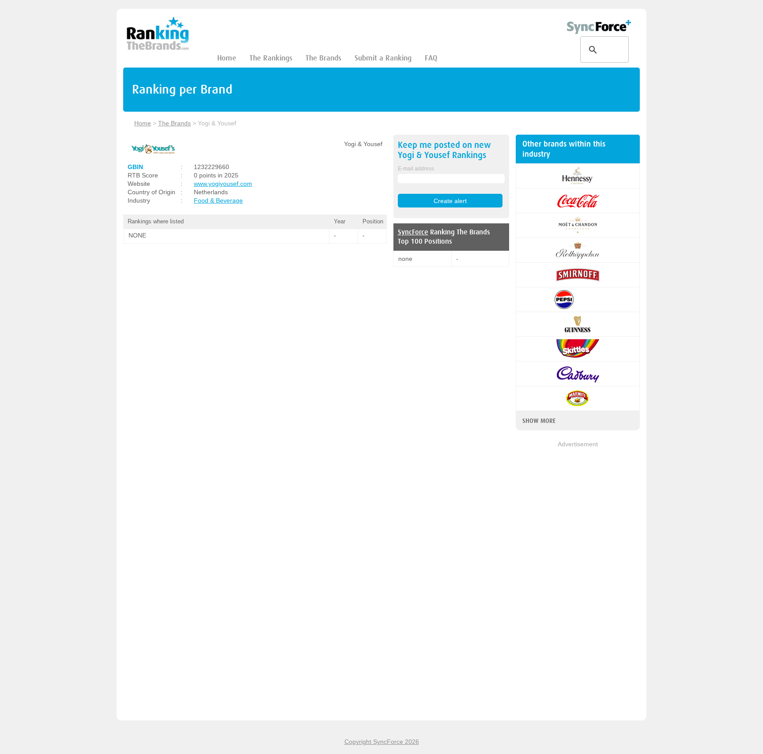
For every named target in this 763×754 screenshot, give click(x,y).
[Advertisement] (578, 581)
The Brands (323, 58)
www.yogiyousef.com (223, 183)
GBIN (135, 166)
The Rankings (270, 58)
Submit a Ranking (383, 58)
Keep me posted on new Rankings (444, 150)
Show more (538, 420)
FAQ (431, 58)
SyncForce (413, 232)
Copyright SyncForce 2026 (381, 741)
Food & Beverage (218, 200)
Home (226, 58)
